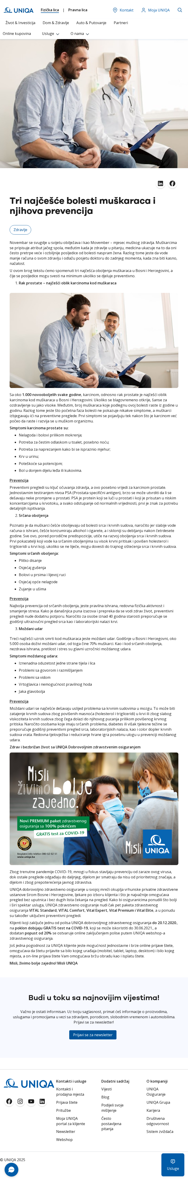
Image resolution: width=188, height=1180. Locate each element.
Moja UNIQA (159, 10)
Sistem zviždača (160, 1131)
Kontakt (126, 10)
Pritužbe (63, 1110)
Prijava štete (66, 1102)
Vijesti (106, 1089)
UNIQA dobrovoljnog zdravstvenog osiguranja (111, 922)
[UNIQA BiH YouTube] (31, 1103)
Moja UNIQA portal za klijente (70, 1121)
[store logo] (18, 10)
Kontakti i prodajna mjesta (70, 1092)
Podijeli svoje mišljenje (112, 1108)
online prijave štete (156, 945)
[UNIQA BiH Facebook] (9, 1103)
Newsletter (65, 1131)
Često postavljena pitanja (111, 1124)
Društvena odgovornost (158, 1121)
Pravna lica (77, 9)
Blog (105, 1097)
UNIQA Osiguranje (156, 1092)
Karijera (153, 1110)
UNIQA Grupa (158, 1102)
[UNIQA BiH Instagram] (20, 1103)
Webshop (64, 1139)
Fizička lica (50, 9)
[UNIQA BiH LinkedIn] (42, 1103)
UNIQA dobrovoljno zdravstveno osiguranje (47, 889)
